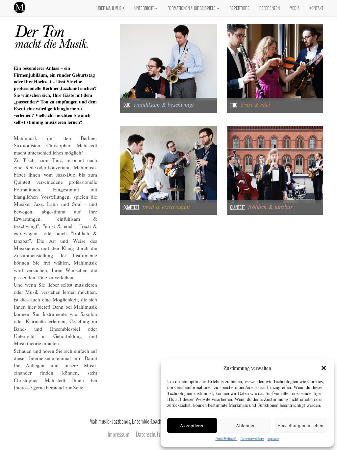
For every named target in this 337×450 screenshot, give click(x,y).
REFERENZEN (269, 8)
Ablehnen (246, 425)
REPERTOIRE (239, 8)
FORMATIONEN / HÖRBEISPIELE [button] (192, 8)
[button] (324, 368)
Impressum (273, 438)
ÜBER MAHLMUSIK (110, 8)
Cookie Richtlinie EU (226, 438)
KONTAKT (316, 8)
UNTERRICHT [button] (144, 8)
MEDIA (294, 8)
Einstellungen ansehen (300, 425)
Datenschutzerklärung (252, 438)
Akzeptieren (192, 425)
